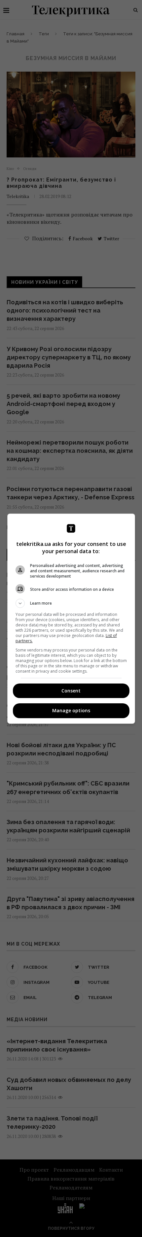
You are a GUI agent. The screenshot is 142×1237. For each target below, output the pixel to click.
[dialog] (71, 619)
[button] (71, 603)
